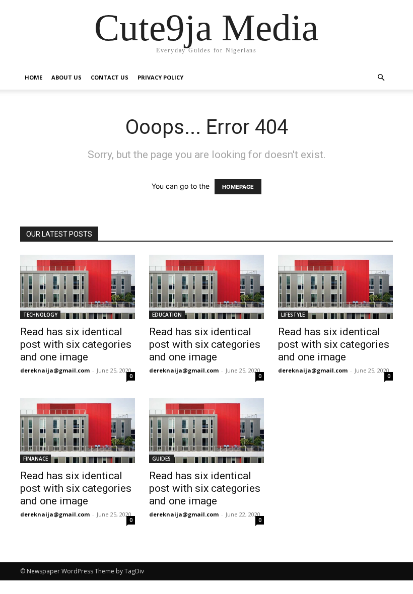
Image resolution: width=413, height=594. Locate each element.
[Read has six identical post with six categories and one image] (77, 287)
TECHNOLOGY (40, 314)
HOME (33, 77)
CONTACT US (109, 77)
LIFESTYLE (293, 314)
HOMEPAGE (238, 186)
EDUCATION (167, 314)
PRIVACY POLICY (160, 77)
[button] (381, 78)
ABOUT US (66, 77)
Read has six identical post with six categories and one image (75, 344)
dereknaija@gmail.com (55, 370)
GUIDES (161, 458)
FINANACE (35, 458)
